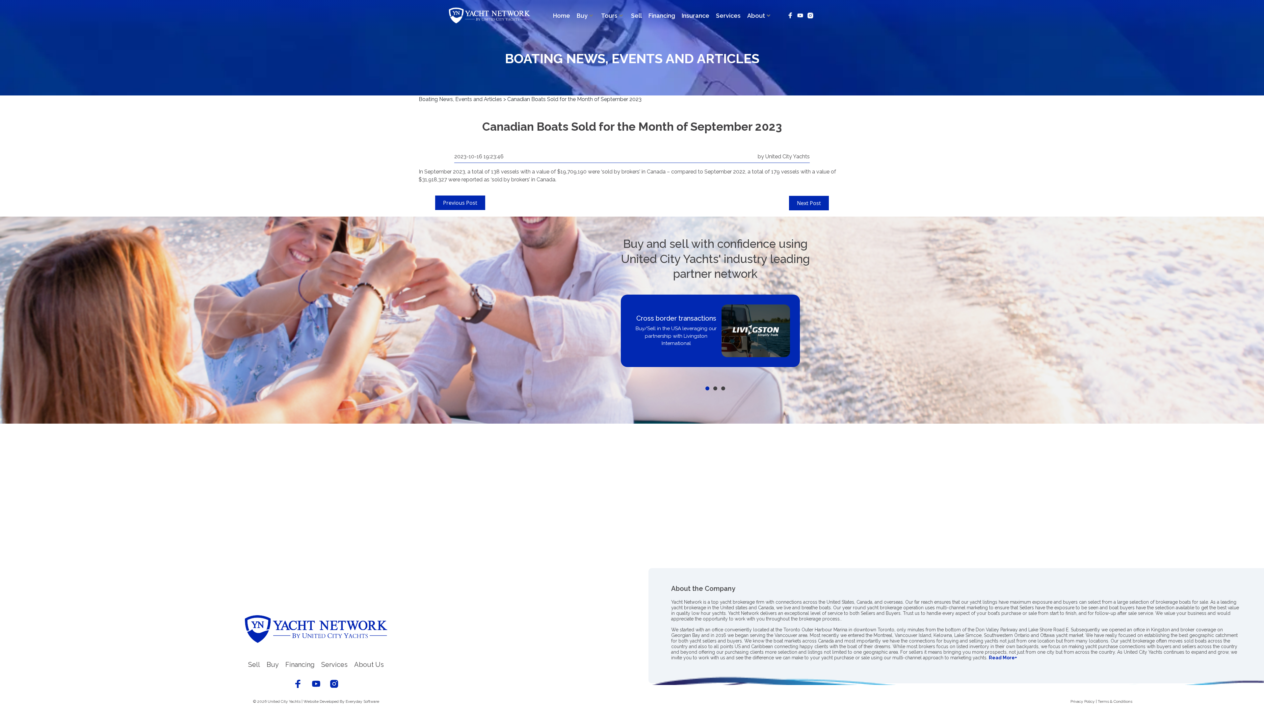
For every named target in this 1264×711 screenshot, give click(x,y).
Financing (661, 15)
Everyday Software (362, 701)
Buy (582, 15)
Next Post (809, 203)
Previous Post (460, 202)
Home (561, 15)
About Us (369, 665)
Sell (636, 15)
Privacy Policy (1082, 701)
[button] (707, 388)
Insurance (695, 15)
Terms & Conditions (1115, 701)
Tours (609, 15)
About (756, 15)
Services (728, 15)
